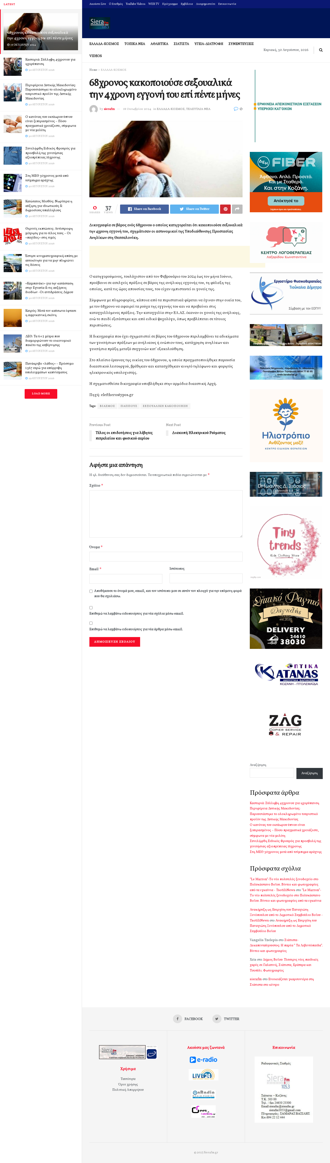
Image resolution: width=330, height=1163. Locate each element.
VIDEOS (95, 56)
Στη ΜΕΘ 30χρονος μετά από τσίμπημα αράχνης (47, 178)
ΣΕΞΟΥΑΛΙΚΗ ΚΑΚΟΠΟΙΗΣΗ (165, 406)
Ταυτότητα (128, 1079)
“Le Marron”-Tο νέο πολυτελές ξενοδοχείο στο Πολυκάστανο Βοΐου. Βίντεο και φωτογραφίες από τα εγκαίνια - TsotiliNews (284, 885)
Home (93, 70)
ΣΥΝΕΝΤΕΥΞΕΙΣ (241, 44)
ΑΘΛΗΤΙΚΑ (159, 44)
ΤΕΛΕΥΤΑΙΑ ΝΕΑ (198, 109)
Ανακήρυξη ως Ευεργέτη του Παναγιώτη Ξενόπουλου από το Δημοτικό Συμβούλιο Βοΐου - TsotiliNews (286, 915)
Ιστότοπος (177, 569)
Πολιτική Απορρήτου (128, 1090)
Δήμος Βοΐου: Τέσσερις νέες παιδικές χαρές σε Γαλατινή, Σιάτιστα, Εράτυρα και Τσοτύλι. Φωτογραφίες (284, 965)
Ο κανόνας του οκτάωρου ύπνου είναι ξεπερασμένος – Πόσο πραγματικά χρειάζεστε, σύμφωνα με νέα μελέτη (50, 124)
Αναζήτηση (258, 765)
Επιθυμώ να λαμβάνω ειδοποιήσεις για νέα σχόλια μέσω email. (136, 613)
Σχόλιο (96, 485)
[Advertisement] (177, 257)
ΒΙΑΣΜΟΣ (107, 406)
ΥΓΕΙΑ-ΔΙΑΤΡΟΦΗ (208, 44)
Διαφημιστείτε (205, 4)
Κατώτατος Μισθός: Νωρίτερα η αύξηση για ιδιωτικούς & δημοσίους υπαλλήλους (48, 206)
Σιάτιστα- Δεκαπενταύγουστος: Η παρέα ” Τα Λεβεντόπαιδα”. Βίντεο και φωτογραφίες (286, 945)
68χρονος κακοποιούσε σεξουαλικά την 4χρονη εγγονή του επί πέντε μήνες (39, 35)
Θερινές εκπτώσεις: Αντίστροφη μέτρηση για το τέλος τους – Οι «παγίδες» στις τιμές (49, 233)
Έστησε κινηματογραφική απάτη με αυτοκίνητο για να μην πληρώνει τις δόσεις (51, 260)
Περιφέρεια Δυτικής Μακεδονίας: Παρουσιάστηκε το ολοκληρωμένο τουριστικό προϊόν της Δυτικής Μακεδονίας (51, 92)
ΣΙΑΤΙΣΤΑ (181, 44)
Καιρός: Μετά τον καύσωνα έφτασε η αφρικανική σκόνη (50, 313)
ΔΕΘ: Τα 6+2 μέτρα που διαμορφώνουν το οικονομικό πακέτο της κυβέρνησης (48, 340)
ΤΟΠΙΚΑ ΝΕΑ (134, 44)
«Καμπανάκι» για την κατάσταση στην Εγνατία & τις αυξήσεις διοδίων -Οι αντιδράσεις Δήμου (49, 288)
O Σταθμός (116, 4)
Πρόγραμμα (170, 4)
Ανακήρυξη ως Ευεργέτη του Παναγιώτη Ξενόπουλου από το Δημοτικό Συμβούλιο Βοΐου (283, 926)
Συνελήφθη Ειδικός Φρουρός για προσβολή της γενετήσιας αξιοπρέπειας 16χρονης (50, 153)
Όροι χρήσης (128, 1084)
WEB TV (153, 4)
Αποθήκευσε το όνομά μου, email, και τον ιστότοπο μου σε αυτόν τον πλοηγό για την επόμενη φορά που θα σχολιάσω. (168, 594)
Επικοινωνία (227, 4)
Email (95, 569)
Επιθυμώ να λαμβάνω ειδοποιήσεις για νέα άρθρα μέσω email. (136, 629)
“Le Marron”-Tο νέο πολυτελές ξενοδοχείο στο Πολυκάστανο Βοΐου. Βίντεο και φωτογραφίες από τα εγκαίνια (285, 895)
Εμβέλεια (187, 4)
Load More (41, 394)
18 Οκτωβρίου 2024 (137, 109)
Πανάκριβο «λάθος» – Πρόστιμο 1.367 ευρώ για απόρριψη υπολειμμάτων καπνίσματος (49, 368)
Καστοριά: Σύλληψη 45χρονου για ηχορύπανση (50, 61)
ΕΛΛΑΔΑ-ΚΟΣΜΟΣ (104, 44)
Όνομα (96, 547)
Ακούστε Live (97, 4)
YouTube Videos (135, 4)
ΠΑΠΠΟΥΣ (129, 406)
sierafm (109, 109)
